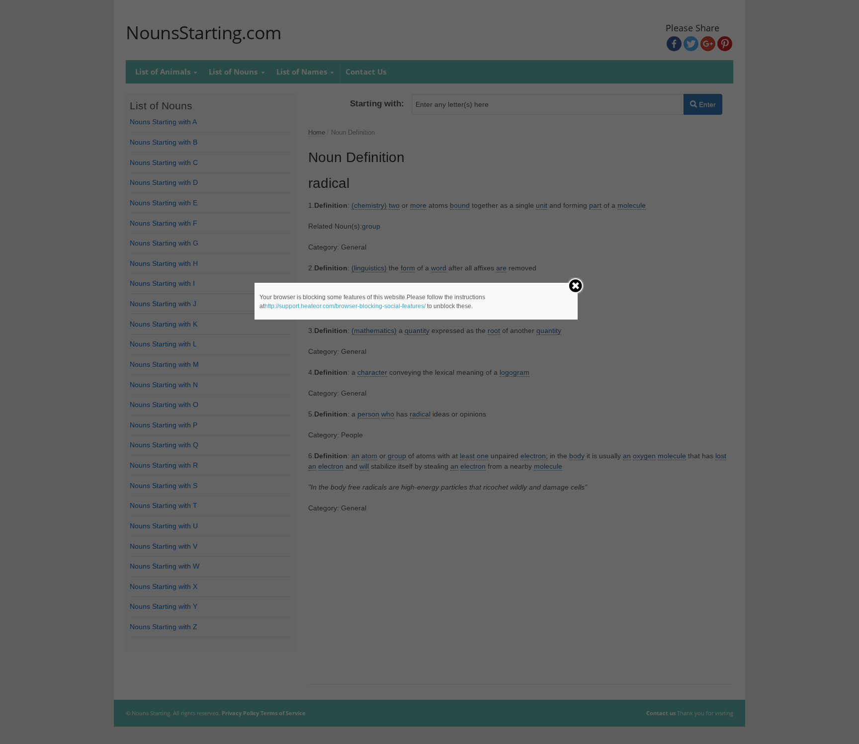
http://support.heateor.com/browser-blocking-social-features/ (345, 306)
